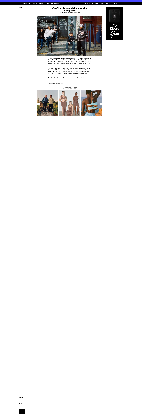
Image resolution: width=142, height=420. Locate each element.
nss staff (20, 403)
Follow (115, 3)
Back (21, 7)
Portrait (47, 3)
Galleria (96, 3)
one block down (59, 83)
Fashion (35, 3)
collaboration (52, 83)
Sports (86, 3)
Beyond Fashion (55, 3)
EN (119, 3)
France (102, 3)
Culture (41, 3)
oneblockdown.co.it (74, 77)
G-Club (91, 3)
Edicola (108, 3)
